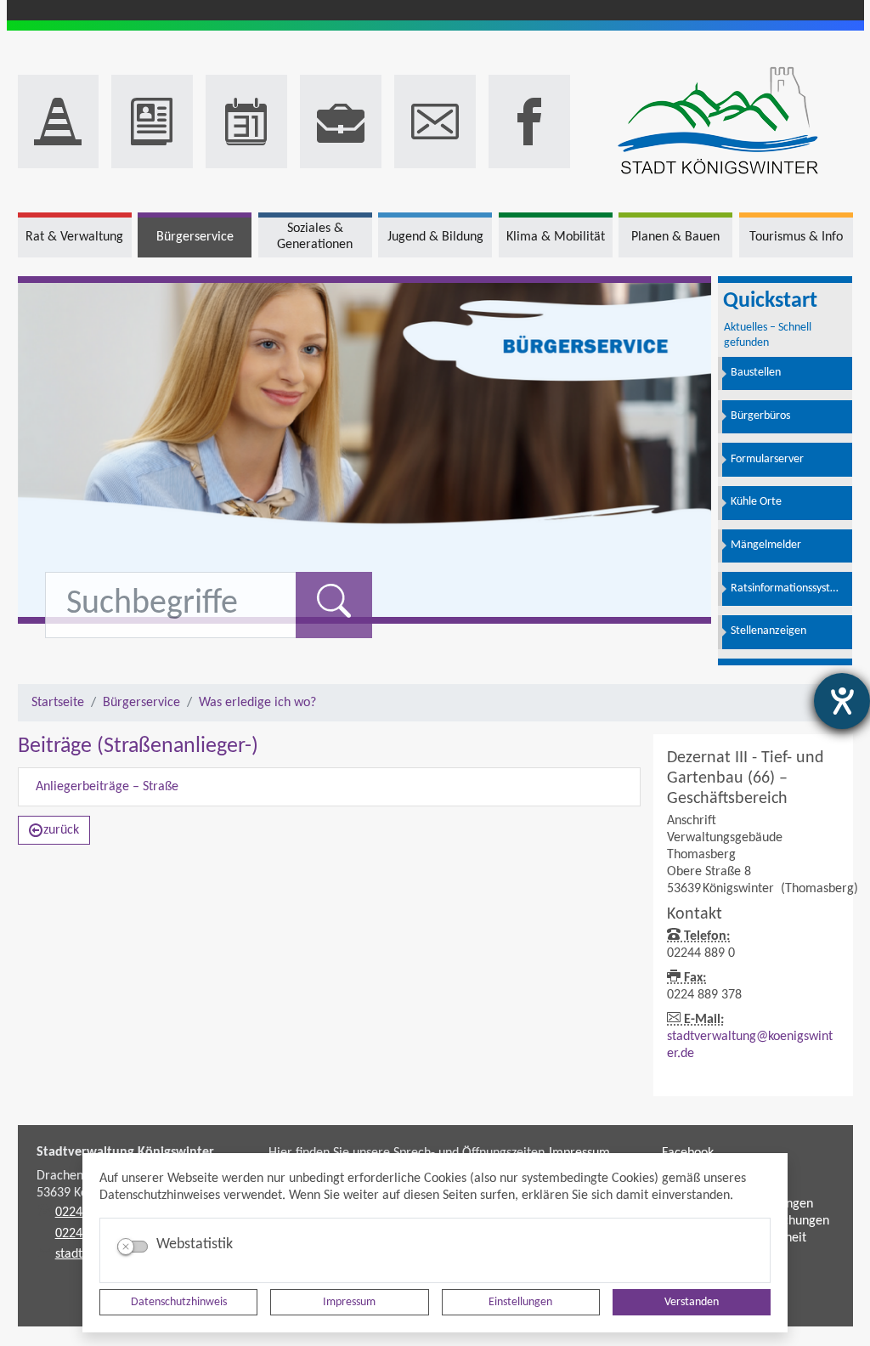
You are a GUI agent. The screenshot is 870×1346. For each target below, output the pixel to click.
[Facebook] (529, 121)
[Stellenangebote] (340, 121)
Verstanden (691, 1302)
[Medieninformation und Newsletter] (152, 121)
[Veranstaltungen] (246, 121)
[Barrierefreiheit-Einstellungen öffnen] (842, 701)
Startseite (57, 703)
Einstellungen (520, 1302)
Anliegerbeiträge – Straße (107, 787)
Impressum (349, 1302)
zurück (61, 830)
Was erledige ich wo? (257, 703)
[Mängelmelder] (58, 121)
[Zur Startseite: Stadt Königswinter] (718, 121)
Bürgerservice (141, 703)
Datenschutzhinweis (179, 1302)
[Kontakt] (435, 121)
